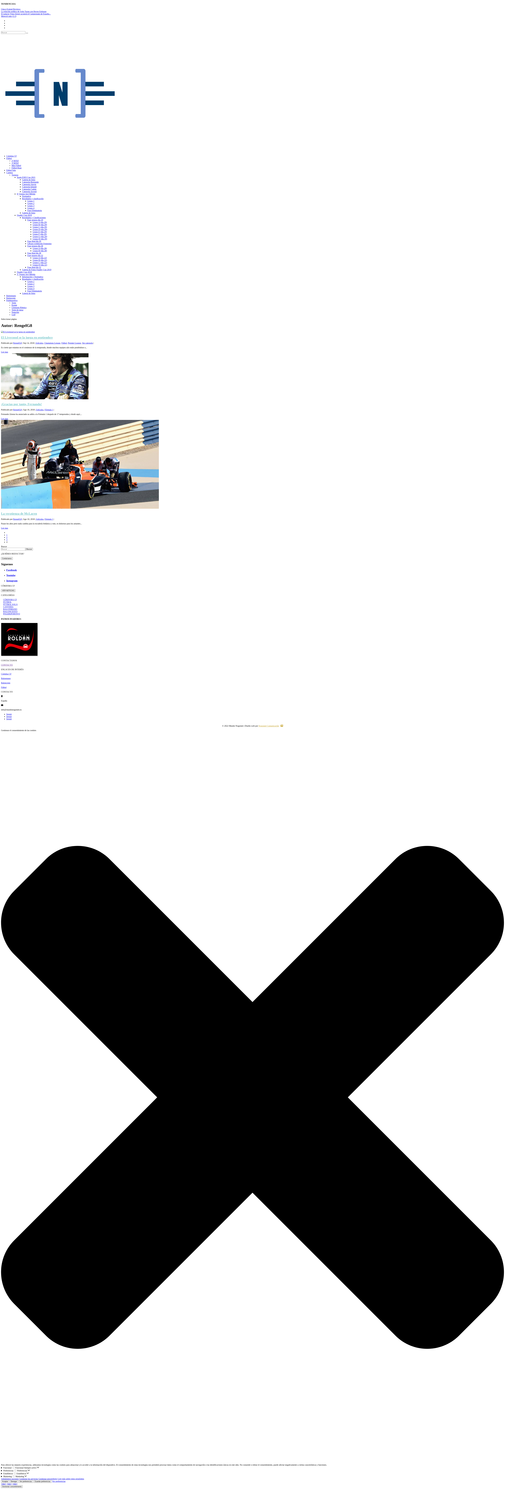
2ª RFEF (15, 161)
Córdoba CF (11, 156)
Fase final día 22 (34, 267)
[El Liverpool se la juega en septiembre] (18, 332)
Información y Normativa (32, 277)
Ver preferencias (26, 1481)
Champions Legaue (52, 343)
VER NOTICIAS (8, 591)
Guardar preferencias (42, 1481)
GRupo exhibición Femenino (39, 244)
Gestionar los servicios (28, 1479)
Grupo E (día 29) (40, 232)
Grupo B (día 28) (40, 251)
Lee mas (4, 352)
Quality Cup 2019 (24, 215)
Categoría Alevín (29, 184)
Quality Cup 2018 (24, 272)
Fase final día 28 (34, 253)
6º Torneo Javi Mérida (26, 194)
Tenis (14, 303)
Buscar (4, 546)
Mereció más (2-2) (8, 16)
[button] (252, 1098)
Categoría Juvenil (29, 191)
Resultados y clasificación (33, 199)
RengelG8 (17, 343)
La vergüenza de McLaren (19, 513)
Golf (13, 315)
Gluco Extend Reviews (10, 9)
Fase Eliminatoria (34, 210)
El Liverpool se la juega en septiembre (27, 337)
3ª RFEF (15, 163)
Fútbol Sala (11, 170)
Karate (14, 305)
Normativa (26, 196)
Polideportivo (11, 300)
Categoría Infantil (29, 187)
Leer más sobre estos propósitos (71, 1479)
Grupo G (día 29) (40, 236)
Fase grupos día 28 (35, 246)
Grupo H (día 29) (40, 239)
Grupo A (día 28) (40, 248)
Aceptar (5, 1481)
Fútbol (9, 158)
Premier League (74, 343)
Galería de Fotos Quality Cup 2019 (36, 270)
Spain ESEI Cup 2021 (26, 177)
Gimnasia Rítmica (19, 307)
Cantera (9, 172)
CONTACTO (7, 665)
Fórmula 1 (49, 410)
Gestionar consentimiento (12, 1487)
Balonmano (11, 296)
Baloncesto (11, 298)
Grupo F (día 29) (40, 234)
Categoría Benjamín (30, 182)
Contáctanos (7, 558)
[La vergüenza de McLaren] (80, 508)
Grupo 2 (30, 203)
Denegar (14, 1481)
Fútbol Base (17, 168)
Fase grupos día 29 (35, 220)
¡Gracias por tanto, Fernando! (21, 404)
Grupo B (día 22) (40, 260)
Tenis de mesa (17, 310)
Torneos (15, 175)
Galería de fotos (28, 180)
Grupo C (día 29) (40, 227)
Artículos (39, 343)
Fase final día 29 (34, 241)
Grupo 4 (30, 208)
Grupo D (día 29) (40, 229)
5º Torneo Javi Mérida (26, 274)
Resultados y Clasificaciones (34, 217)
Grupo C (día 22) (40, 262)
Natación (15, 312)
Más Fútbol (16, 165)
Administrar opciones (10, 1479)
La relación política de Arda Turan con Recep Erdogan (23, 11)
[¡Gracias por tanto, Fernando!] (45, 398)
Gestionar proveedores (48, 1479)
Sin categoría (87, 343)
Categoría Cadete (29, 189)
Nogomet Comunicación (269, 726)
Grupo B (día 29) (40, 225)
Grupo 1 (30, 201)
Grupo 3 (30, 206)
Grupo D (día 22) (40, 265)
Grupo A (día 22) (40, 258)
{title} (3, 1484)
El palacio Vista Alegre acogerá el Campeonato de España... (26, 14)
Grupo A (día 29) (40, 222)
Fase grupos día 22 (35, 255)
